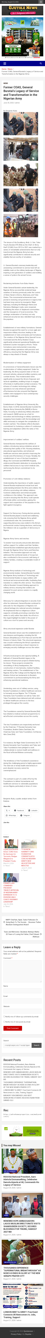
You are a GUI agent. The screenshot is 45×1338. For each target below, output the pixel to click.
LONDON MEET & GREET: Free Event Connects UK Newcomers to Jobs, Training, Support (20, 1315)
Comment (7, 958)
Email (5, 996)
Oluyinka (28, 1334)
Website (6, 1006)
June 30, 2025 (8, 103)
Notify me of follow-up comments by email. (22, 1017)
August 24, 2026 (9, 1188)
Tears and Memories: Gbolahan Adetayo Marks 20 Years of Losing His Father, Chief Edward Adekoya (21, 934)
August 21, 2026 (9, 1235)
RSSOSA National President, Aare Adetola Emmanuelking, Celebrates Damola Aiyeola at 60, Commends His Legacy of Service (21, 1066)
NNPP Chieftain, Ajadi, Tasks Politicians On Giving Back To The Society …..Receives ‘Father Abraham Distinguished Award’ (23, 922)
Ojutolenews (28, 1331)
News (5, 83)
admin (17, 103)
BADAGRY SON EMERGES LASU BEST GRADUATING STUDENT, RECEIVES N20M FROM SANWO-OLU (21, 1097)
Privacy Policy (16, 1334)
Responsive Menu (40, 2)
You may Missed (12, 1145)
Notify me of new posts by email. (18, 1022)
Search (6, 1041)
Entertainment (10, 1171)
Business (7, 1306)
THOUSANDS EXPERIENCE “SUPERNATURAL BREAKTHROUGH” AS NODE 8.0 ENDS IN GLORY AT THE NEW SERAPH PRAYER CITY (21, 1084)
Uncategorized (10, 1262)
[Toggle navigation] (5, 63)
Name (5, 986)
